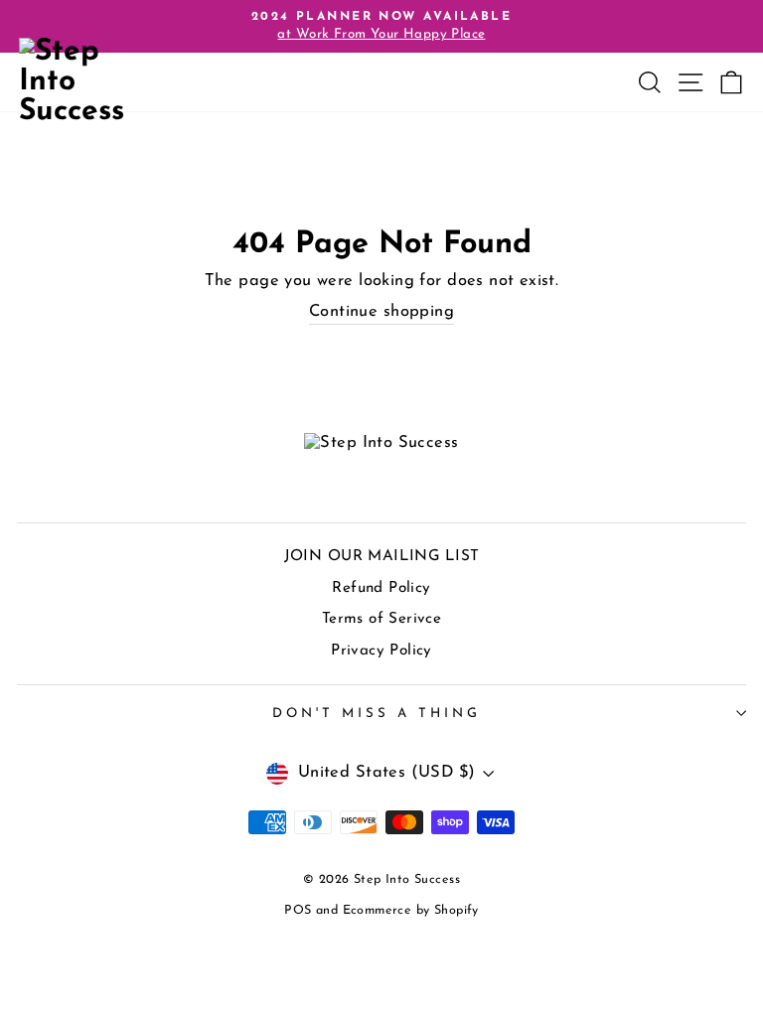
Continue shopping (381, 312)
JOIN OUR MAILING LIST (382, 556)
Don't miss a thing (376, 713)
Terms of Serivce (382, 619)
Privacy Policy (381, 651)
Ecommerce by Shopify (411, 911)
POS (297, 911)
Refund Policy (381, 588)
